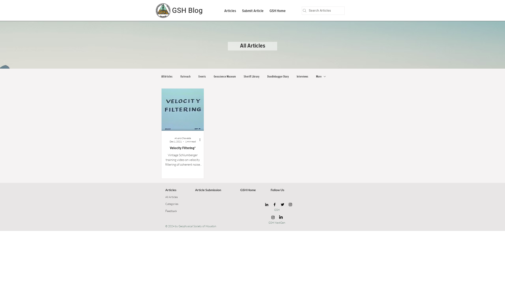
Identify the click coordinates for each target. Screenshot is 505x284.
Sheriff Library (251, 76)
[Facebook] (274, 204)
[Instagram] (290, 204)
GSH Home (248, 190)
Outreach (185, 76)
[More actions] (201, 139)
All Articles (166, 76)
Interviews (302, 76)
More (319, 76)
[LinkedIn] (267, 204)
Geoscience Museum (225, 76)
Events (202, 76)
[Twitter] (282, 204)
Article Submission (208, 190)
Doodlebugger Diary (278, 76)
